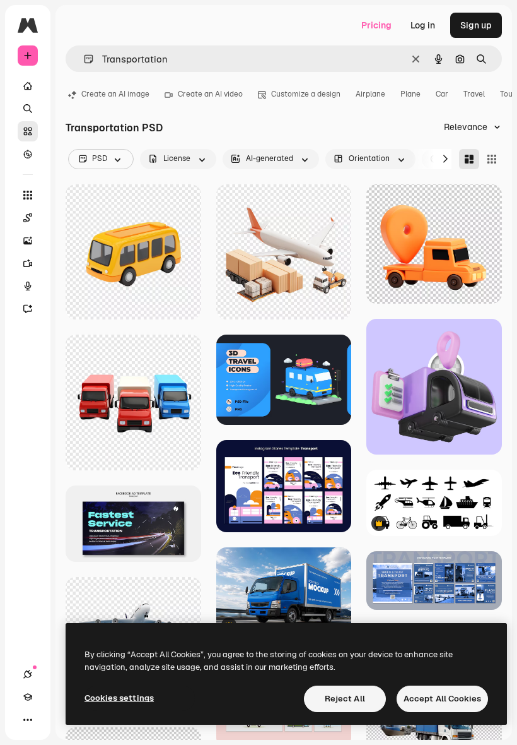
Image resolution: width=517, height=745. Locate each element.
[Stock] (28, 131)
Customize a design (305, 94)
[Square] (492, 159)
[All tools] (28, 195)
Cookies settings (119, 698)
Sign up (476, 25)
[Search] (28, 108)
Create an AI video (210, 94)
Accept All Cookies (442, 698)
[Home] (28, 86)
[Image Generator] (28, 240)
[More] (28, 720)
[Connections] (28, 674)
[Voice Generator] (28, 286)
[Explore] (28, 154)
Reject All (345, 698)
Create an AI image (115, 94)
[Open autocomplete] (83, 59)
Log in (422, 25)
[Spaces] (28, 218)
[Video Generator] (28, 263)
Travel (474, 94)
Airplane (370, 94)
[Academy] (28, 697)
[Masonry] (469, 159)
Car (442, 94)
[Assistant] (28, 309)
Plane (410, 94)
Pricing (376, 25)
